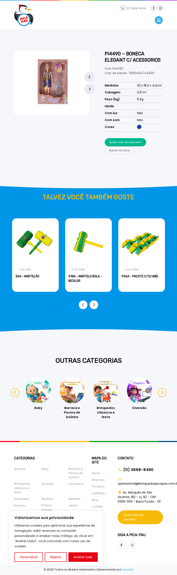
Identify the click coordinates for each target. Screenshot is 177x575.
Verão (73, 505)
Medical (47, 499)
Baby (45, 469)
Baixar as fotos (119, 150)
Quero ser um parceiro (125, 142)
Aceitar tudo (83, 557)
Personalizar (29, 557)
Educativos (76, 484)
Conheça (35, 291)
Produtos (98, 486)
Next (89, 89)
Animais (19, 469)
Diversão (47, 484)
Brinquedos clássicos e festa (22, 488)
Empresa (98, 480)
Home (96, 473)
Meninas (75, 499)
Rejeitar (55, 557)
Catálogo (98, 493)
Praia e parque (46, 507)
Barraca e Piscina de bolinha (76, 473)
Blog (95, 500)
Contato (97, 507)
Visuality (128, 569)
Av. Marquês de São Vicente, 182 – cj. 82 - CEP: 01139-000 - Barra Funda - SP (139, 497)
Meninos (20, 505)
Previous (89, 77)
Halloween (21, 499)
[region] (56, 538)
